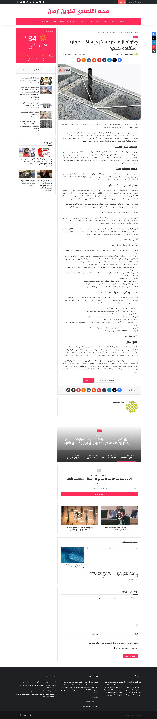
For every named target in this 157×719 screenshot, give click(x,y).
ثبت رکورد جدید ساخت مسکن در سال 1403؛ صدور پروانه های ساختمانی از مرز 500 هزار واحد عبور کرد (29, 125)
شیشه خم (75, 682)
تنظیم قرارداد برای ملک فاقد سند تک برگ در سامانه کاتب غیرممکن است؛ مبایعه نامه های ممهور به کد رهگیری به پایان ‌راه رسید (29, 92)
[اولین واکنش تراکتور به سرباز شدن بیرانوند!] (27, 152)
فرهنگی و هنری (72, 21)
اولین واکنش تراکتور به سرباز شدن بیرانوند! (27, 160)
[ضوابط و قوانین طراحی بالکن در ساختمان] (46, 115)
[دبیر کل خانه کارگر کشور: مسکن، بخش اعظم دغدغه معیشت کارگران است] (126, 559)
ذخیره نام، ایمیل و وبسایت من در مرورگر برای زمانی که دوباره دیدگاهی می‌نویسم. (112, 643)
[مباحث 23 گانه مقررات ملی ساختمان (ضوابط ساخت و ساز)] (46, 81)
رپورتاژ (62, 21)
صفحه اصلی (122, 21)
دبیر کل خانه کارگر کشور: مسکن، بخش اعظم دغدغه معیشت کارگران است (126, 574)
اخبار (131, 32)
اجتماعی (89, 21)
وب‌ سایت (95, 634)
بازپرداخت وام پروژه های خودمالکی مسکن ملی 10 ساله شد (100, 573)
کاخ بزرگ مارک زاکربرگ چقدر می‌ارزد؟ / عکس (104, 2)
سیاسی (112, 21)
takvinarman (130, 54)
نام (137, 625)
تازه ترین (36, 70)
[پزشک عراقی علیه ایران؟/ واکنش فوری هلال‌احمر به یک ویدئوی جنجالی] (44, 152)
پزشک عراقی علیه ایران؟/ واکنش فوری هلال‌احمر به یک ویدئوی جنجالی (44, 161)
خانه (135, 32)
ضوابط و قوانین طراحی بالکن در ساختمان (30, 113)
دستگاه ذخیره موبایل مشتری (72, 684)
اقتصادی (104, 21)
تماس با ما (45, 21)
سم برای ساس (94, 682)
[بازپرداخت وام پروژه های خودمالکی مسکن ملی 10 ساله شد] (99, 559)
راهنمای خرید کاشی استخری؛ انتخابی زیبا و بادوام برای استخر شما (73, 566)
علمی (81, 21)
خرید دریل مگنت (84, 682)
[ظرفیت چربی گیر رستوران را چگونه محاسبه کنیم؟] (46, 105)
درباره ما (54, 21)
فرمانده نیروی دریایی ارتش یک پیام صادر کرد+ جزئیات (37, 682)
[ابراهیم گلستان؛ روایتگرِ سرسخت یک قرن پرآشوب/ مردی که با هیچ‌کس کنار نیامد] (44, 174)
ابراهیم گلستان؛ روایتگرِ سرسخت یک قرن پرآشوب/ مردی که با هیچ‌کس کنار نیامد (45, 184)
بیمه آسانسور (67, 682)
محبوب (49, 70)
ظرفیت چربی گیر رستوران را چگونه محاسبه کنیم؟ (30, 104)
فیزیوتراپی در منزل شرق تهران (89, 684)
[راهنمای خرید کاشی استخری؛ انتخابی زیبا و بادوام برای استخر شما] (72, 555)
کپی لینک (88, 380)
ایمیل (136, 634)
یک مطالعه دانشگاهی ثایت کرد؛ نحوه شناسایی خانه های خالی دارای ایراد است (99, 441)
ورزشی (97, 21)
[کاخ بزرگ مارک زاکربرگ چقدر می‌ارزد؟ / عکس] (27, 174)
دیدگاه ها (23, 70)
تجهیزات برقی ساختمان (87, 687)
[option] (99, 440)
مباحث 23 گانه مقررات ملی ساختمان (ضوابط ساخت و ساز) (29, 79)
